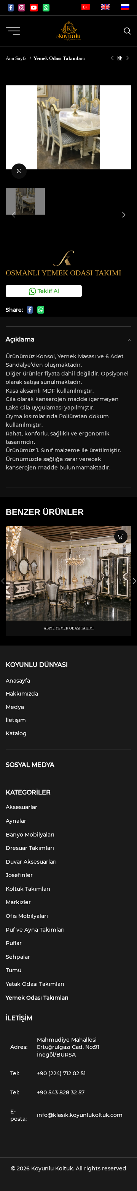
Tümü (13, 970)
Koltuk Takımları (28, 888)
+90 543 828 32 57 (60, 1092)
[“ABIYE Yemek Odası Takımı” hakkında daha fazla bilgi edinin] (120, 536)
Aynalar (16, 820)
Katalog (16, 733)
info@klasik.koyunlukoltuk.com (80, 1115)
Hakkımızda (22, 693)
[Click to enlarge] (19, 171)
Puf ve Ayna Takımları (35, 929)
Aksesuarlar (21, 807)
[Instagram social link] (21, 8)
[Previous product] (112, 58)
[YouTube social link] (33, 8)
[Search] (127, 31)
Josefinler (19, 875)
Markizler (18, 902)
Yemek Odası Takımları (59, 58)
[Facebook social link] (11, 8)
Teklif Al (47, 291)
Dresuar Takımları (30, 848)
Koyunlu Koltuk (52, 1168)
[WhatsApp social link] (46, 8)
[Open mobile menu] (13, 31)
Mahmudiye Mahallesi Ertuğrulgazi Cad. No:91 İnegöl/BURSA (68, 1047)
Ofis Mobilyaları (27, 916)
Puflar (14, 943)
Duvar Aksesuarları (31, 861)
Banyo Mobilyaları (30, 834)
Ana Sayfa (17, 58)
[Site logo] (68, 30)
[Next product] (127, 58)
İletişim (16, 720)
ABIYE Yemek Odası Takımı (69, 628)
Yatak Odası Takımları (35, 984)
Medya (15, 707)
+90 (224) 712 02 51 (61, 1073)
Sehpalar (18, 956)
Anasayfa (18, 680)
